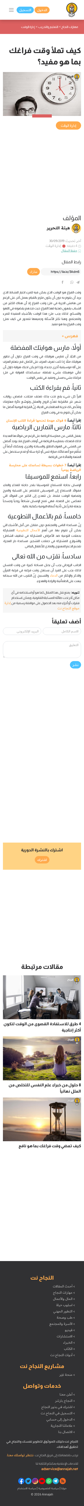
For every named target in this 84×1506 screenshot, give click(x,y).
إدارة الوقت (53, 246)
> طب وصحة (66, 1317)
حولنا (63, 1488)
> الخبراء (69, 1342)
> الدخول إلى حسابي (60, 1419)
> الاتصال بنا (66, 1432)
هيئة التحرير (58, 227)
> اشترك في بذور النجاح (58, 1407)
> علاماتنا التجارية (63, 1426)
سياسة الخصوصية (48, 1488)
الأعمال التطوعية (28, 530)
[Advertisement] (42, 172)
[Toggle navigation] (11, 10)
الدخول (42, 10)
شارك (33, 272)
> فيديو (70, 1330)
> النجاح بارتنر (65, 1401)
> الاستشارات (66, 1336)
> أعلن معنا (67, 1394)
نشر (75, 665)
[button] (42, 336)
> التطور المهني (64, 1311)
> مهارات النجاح (64, 1292)
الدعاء (53, 575)
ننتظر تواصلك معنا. (20, 1455)
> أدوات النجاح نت (62, 1355)
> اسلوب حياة (65, 1305)
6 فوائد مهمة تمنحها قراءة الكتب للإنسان (36, 420)
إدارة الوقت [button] (68, 125)
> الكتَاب (69, 1349)
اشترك (42, 860)
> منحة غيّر (67, 1375)
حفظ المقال (69, 251)
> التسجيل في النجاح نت (58, 1413)
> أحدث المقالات (64, 1286)
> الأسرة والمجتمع (62, 1324)
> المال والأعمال (64, 1299)
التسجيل (25, 10)
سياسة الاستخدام (26, 1488)
